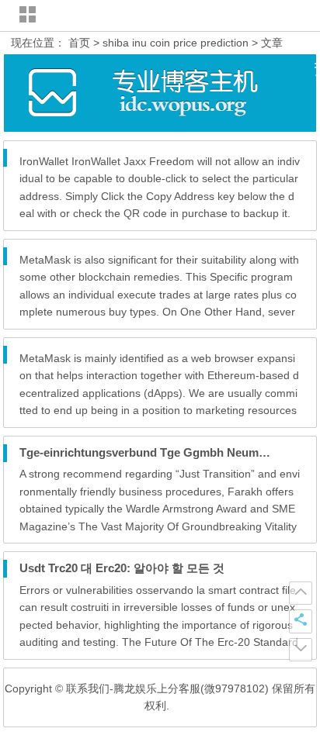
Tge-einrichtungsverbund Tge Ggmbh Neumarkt (149, 452)
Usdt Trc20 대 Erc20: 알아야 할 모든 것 (121, 568)
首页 (79, 42)
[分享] (300, 621)
